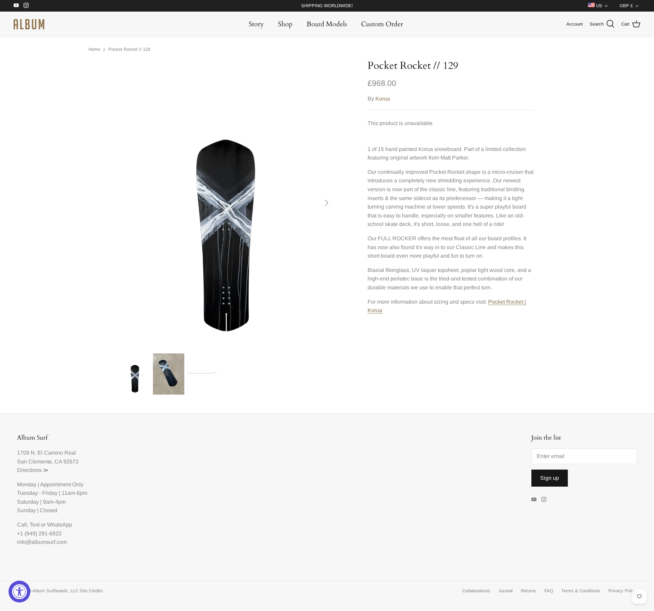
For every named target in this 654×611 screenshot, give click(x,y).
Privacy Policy (622, 590)
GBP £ (626, 5)
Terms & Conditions (580, 590)
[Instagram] (26, 5)
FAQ (548, 590)
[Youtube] (16, 5)
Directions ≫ (33, 470)
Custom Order (382, 24)
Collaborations (476, 590)
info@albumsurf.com (42, 542)
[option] (227, 203)
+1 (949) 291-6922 (39, 533)
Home (94, 49)
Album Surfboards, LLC (55, 590)
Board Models (327, 24)
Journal (505, 590)
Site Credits (91, 590)
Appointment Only (61, 484)
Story (256, 24)
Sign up (549, 478)
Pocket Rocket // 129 (129, 49)
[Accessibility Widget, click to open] (19, 591)
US (598, 5)
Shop (285, 24)
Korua (382, 99)
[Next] (326, 202)
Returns (528, 590)
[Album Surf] (29, 24)
